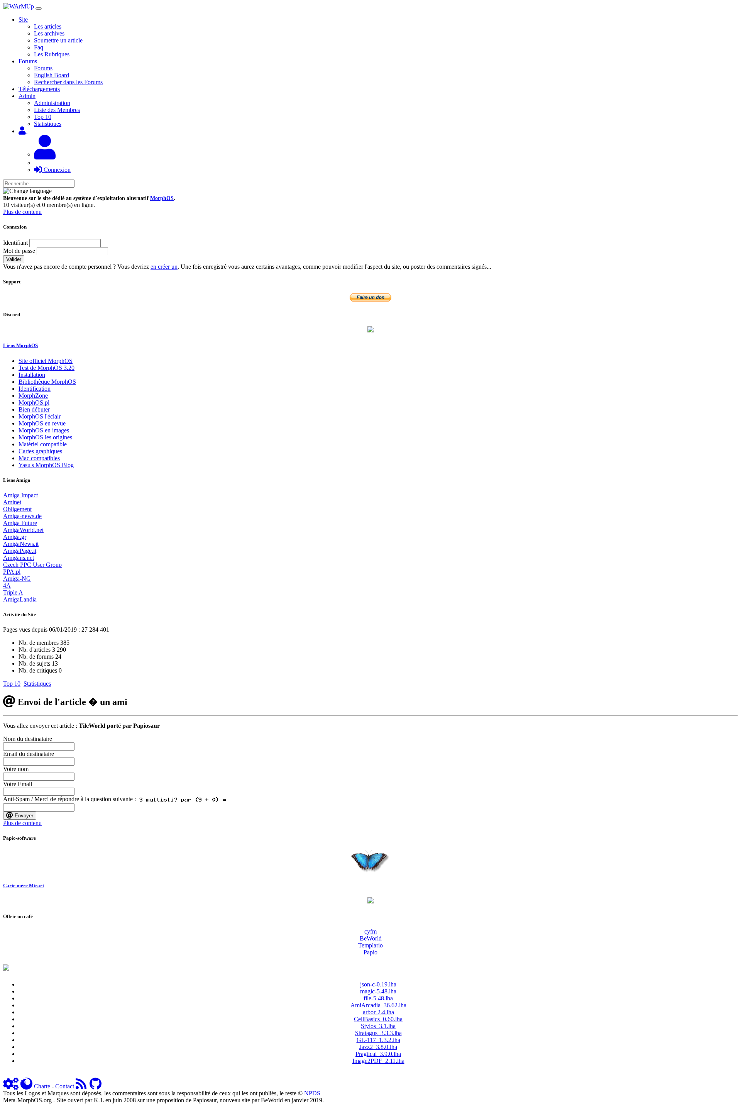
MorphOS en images (44, 430)
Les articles (47, 26)
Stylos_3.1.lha (378, 1026)
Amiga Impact (20, 495)
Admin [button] (27, 96)
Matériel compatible (43, 444)
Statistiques (47, 123)
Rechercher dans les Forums (68, 82)
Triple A (13, 592)
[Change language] (27, 191)
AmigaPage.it (19, 550)
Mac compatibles (39, 458)
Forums (43, 68)
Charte (42, 1086)
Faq (38, 47)
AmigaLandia (20, 599)
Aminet (12, 502)
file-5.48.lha (378, 998)
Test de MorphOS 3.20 (46, 367)
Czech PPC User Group (32, 564)
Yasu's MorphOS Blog (46, 465)
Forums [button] (28, 61)
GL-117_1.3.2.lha (378, 1040)
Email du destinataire (28, 754)
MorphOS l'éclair (40, 416)
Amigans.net (18, 557)
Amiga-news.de (22, 516)
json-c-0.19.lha (378, 984)
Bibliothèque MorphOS (47, 381)
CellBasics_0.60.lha (378, 1019)
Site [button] (23, 19)
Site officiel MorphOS (46, 361)
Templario (370, 945)
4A (7, 585)
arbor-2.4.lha (378, 1012)
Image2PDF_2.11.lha (378, 1060)
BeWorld (371, 938)
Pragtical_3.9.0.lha (378, 1054)
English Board (51, 75)
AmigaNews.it (21, 544)
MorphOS (162, 198)
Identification (35, 388)
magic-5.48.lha (378, 991)
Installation (32, 374)
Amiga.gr (14, 537)
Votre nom (16, 769)
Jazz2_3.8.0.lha (378, 1047)
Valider (13, 259)
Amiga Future (20, 523)
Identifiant (15, 242)
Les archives (49, 33)
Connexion (56, 169)
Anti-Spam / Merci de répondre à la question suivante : (71, 799)
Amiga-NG (17, 578)
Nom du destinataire (27, 738)
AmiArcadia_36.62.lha (378, 1005)
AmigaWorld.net (23, 530)
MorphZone (33, 395)
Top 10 (42, 117)
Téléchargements (39, 89)
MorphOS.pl (34, 402)
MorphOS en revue (42, 423)
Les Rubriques (51, 54)
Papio (370, 952)
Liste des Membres (57, 110)
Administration (52, 103)
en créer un (164, 266)
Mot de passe (19, 250)
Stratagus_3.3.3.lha (378, 1033)
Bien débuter (34, 409)
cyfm (370, 931)
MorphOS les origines (45, 437)
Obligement (17, 509)
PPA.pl (11, 571)
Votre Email (17, 784)
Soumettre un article (58, 40)
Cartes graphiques (40, 451)
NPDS (312, 1093)
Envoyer (23, 816)
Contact (64, 1086)
